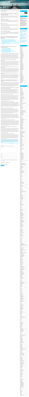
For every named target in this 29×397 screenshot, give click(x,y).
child (20, 160)
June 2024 (21, 71)
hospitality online (22, 226)
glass (20, 205)
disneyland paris (22, 182)
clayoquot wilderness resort (23, 164)
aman (20, 99)
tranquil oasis (8, 141)
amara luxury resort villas (22, 103)
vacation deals (21, 373)
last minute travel (22, 256)
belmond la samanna (22, 131)
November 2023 (21, 78)
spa (20, 343)
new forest (21, 286)
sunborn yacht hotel (22, 354)
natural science (21, 283)
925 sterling (21, 89)
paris (20, 302)
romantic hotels (21, 323)
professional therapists (3, 140)
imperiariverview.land (5, 1)
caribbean (21, 150)
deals (20, 178)
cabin (20, 147)
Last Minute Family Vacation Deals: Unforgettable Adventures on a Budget (23, 41)
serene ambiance (4, 141)
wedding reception (22, 384)
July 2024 (21, 70)
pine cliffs (21, 309)
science (21, 324)
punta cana (21, 312)
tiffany (20, 361)
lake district (21, 248)
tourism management (22, 362)
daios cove (21, 175)
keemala (21, 241)
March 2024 (21, 74)
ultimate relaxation (13, 141)
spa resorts (21, 347)
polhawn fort (21, 311)
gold (20, 208)
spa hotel (21, 345)
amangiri (21, 102)
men (20, 279)
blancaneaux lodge (22, 136)
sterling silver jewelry (22, 353)
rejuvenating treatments (8, 140)
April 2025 (21, 62)
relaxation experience (13, 140)
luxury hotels (21, 267)
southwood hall (21, 342)
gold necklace (21, 210)
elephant (21, 190)
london (21, 264)
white (20, 388)
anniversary (21, 105)
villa (20, 377)
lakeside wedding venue (22, 249)
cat (20, 151)
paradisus (21, 300)
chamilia (21, 152)
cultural (21, 173)
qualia (20, 313)
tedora (21, 356)
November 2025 (21, 55)
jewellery (21, 238)
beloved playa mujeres (22, 132)
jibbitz (20, 240)
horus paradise (21, 224)
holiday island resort (22, 220)
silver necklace (21, 331)
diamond (21, 180)
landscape (21, 251)
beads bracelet (21, 128)
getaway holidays (22, 204)
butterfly (21, 146)
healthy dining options (11, 139)
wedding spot (21, 385)
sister (20, 332)
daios (20, 174)
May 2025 (21, 61)
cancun (21, 149)
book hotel (21, 137)
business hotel (21, 145)
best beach (21, 134)
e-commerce (21, 40)
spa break (21, 344)
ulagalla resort (21, 369)
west (20, 387)
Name (1, 153)
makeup (21, 270)
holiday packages (22, 221)
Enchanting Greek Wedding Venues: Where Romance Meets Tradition (23, 35)
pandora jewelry (21, 296)
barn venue (21, 118)
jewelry (21, 239)
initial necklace (21, 235)
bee (20, 129)
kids (20, 242)
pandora (21, 294)
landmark (21, 250)
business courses (22, 144)
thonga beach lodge (22, 360)
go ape (21, 207)
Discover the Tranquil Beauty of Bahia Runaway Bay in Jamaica (23, 23)
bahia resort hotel (22, 114)
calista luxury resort (22, 148)
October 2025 (21, 56)
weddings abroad (22, 386)
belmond (21, 130)
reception (21, 316)
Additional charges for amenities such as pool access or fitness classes (9, 51)
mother (21, 280)
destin (20, 179)
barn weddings (21, 121)
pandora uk (21, 297)
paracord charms (22, 298)
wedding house (21, 383)
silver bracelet (21, 328)
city (20, 162)
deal (20, 177)
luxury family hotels (22, 266)
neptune (21, 285)
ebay (20, 188)
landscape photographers (22, 252)
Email (1, 155)
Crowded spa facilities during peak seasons (6, 49)
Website (1, 157)
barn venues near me (22, 119)
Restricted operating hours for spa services (6, 52)
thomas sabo (21, 359)
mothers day (21, 281)
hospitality (21, 225)
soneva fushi (21, 338)
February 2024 (21, 75)
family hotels (21, 196)
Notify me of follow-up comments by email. (5, 162)
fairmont (21, 192)
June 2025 (21, 60)
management (21, 271)
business (21, 143)
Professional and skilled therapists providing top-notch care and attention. (9, 41)
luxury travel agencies (22, 268)
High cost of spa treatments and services (6, 48)
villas (20, 378)
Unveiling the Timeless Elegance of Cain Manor (14, 143)
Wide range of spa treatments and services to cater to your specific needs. (9, 40)
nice (20, 287)
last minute (21, 253)
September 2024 (22, 68)
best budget (21, 135)
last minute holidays (22, 255)
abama (21, 90)
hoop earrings (21, 222)
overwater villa (21, 293)
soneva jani (21, 339)
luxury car (21, 265)
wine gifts (21, 391)
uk (20, 368)
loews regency (21, 263)
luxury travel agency (22, 269)
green (20, 218)
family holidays (21, 195)
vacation (21, 372)
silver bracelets (21, 329)
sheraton (21, 325)
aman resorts (21, 100)
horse (20, 223)
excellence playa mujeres (22, 191)
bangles (21, 116)
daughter (21, 176)
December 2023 (21, 77)
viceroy (21, 375)
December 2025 (21, 54)
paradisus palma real (22, 301)
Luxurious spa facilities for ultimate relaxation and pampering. (8, 39)
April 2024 (21, 73)
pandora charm (21, 295)
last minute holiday (22, 254)
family (20, 194)
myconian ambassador (22, 282)
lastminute (21, 257)
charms (21, 158)
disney (21, 181)
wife (20, 389)
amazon (21, 104)
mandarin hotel (21, 272)
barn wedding (21, 120)
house (20, 233)
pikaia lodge (21, 308)
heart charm (21, 219)
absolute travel (21, 91)
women (21, 392)
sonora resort (21, 341)
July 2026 (21, 48)
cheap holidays (21, 159)
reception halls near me (22, 317)
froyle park (21, 203)
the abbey (21, 357)
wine (20, 390)
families (21, 193)
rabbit (20, 314)
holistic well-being (16, 139)
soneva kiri (21, 340)
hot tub (21, 227)
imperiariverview (21, 36)
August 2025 (21, 58)
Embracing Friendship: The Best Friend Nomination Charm (23, 25)
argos (20, 106)
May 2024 (21, 72)
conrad (21, 165)
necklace (21, 284)
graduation (21, 212)
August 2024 (21, 69)
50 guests (21, 88)
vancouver (21, 374)
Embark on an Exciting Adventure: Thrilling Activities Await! (23, 22)
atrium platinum (21, 107)
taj (20, 355)
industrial (21, 234)
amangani (21, 101)
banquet (21, 117)
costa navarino (21, 167)
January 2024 (21, 76)
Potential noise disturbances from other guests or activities (8, 50)
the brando (21, 358)
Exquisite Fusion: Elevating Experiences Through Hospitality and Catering (23, 18)
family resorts (21, 197)
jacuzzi (21, 237)
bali (20, 115)
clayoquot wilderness (22, 163)
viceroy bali (21, 376)
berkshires (21, 133)
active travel (21, 92)
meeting (21, 278)
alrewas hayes (21, 98)
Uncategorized (21, 370)
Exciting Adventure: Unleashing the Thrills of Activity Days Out (23, 20)
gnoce (20, 206)
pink (20, 310)
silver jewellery (21, 330)
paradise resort (21, 299)
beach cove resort (22, 122)
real (20, 315)
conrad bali (21, 166)
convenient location (4, 139)
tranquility (10, 141)
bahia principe (21, 113)
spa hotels (21, 346)
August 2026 (21, 47)
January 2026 (21, 53)
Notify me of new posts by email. (4, 164)
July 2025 (21, 59)
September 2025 (22, 57)
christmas (21, 161)
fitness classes (7, 139)
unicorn (21, 371)
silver (20, 327)
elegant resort (21, 189)
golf (20, 211)
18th (20, 87)
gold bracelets (21, 209)
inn (20, 236)
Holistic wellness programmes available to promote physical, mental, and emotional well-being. (10, 43)
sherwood (21, 326)
